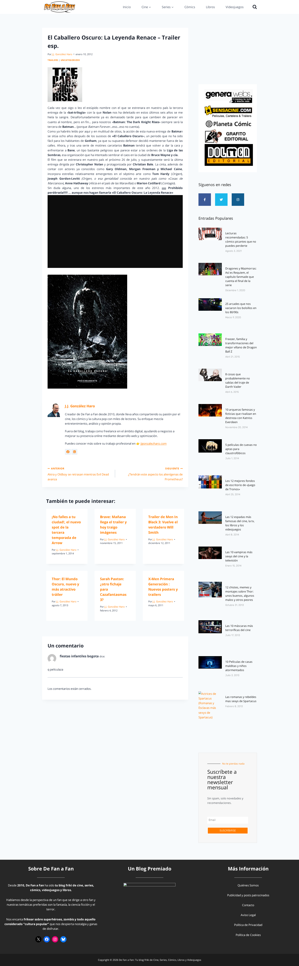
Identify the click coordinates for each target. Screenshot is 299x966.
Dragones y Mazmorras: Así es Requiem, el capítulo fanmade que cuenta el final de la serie (240, 277)
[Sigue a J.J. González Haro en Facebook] (68, 452)
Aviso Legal (248, 915)
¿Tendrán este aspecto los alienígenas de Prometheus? (155, 474)
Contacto (248, 905)
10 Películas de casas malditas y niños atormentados (238, 666)
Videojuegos (235, 7)
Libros (210, 7)
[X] (38, 939)
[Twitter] (221, 199)
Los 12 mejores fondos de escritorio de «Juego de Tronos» (240, 485)
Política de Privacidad (248, 925)
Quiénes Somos (248, 885)
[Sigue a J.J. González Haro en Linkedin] (74, 452)
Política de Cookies (248, 935)
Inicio (127, 7)
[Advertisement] (227, 55)
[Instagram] (238, 199)
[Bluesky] (63, 939)
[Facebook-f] (204, 199)
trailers (53, 60)
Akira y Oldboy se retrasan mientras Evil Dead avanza (78, 474)
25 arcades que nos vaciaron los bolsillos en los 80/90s (240, 308)
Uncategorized (70, 60)
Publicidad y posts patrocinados (248, 895)
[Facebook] (47, 939)
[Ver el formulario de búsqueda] (254, 7)
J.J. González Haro (62, 54)
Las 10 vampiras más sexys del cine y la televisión (238, 556)
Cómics (189, 7)
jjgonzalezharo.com (154, 443)
